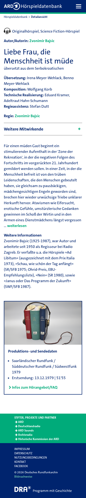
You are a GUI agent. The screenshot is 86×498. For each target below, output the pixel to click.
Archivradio (25, 435)
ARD (21, 422)
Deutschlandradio (29, 426)
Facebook (21, 466)
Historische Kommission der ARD (38, 439)
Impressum (22, 449)
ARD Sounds (26, 430)
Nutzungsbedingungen (30, 457)
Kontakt (20, 462)
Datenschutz (23, 453)
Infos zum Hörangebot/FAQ (34, 387)
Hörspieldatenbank (15, 17)
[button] (80, 6)
